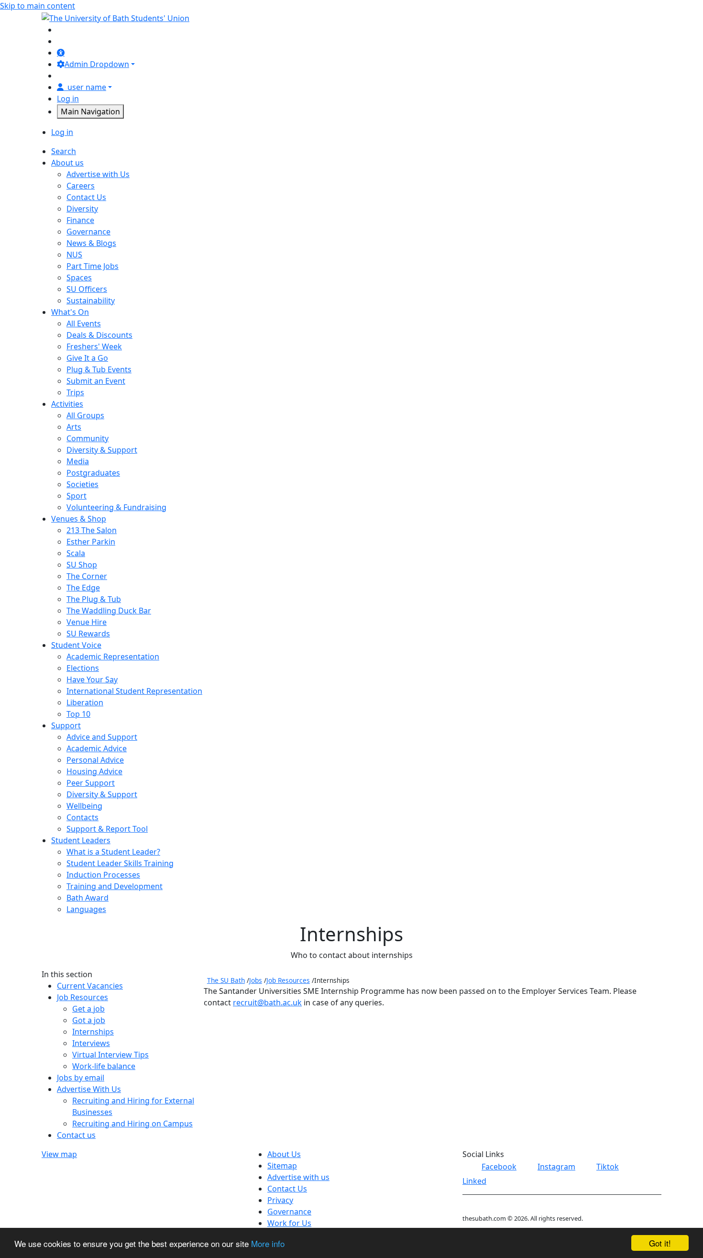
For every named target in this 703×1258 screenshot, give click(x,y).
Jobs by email (80, 1077)
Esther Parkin (90, 541)
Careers (80, 185)
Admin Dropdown (97, 64)
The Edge (83, 587)
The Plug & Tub (93, 599)
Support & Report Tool (107, 829)
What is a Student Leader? (113, 851)
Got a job (88, 1020)
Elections (82, 668)
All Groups (85, 415)
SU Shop (81, 564)
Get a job (88, 1008)
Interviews (91, 1043)
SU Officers (86, 289)
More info (268, 1243)
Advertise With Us (89, 1089)
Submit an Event (95, 381)
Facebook (499, 1166)
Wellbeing (84, 806)
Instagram (556, 1166)
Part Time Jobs (92, 266)
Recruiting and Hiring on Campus (132, 1123)
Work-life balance (103, 1066)
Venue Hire (86, 622)
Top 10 (78, 714)
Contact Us (86, 197)
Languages (86, 909)
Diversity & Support (101, 450)
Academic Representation (112, 656)
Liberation (84, 702)
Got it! (660, 1243)
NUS (74, 254)
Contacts (82, 817)
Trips (75, 392)
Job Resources (82, 997)
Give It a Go (87, 358)
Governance (88, 231)
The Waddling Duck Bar (108, 610)
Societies (82, 484)
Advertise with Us (98, 174)
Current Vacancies (90, 985)
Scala (75, 553)
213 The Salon (91, 530)
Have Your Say (92, 679)
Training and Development (114, 886)
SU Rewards (88, 633)
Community (87, 438)
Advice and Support (101, 737)
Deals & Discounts (99, 335)
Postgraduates (93, 473)
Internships (93, 1031)
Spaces (79, 277)
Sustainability (90, 300)
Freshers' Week (94, 346)
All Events (83, 323)
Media (77, 461)
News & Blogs (91, 243)
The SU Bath (226, 980)
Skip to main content (37, 5)
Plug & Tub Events (99, 369)
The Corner (86, 576)
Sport (76, 495)
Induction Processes (103, 874)
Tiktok (607, 1166)
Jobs (255, 980)
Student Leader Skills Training (120, 863)
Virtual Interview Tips (110, 1054)
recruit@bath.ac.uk (267, 1002)
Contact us (76, 1135)
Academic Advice (96, 748)
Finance (80, 220)
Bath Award (87, 897)
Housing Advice (94, 771)
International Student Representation (134, 691)
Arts (73, 427)
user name (86, 87)
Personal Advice (95, 760)
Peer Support (90, 783)
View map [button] (59, 1154)
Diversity (82, 208)
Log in (68, 98)
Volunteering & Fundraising (116, 507)
